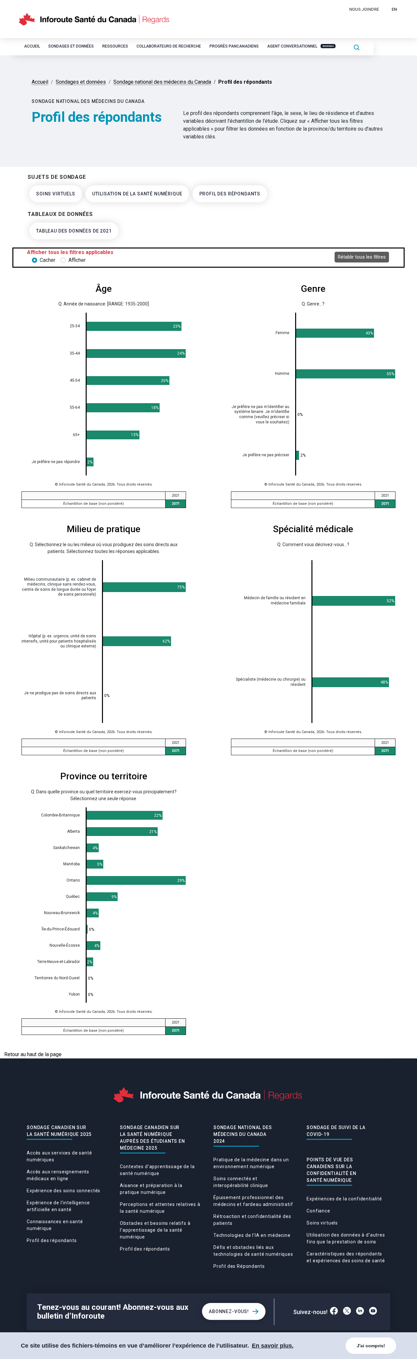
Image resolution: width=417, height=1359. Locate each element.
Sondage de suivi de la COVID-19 (336, 1131)
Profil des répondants (230, 193)
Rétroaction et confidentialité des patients (252, 1220)
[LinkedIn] (360, 1312)
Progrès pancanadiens (234, 46)
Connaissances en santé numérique (55, 1225)
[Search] (357, 47)
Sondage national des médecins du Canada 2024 (242, 1134)
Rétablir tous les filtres (362, 257)
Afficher (77, 260)
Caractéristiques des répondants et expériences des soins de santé (346, 1257)
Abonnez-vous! (229, 1311)
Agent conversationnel (300, 46)
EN (394, 9)
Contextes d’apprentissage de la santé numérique (157, 1170)
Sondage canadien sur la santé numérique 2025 (59, 1131)
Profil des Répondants (239, 1266)
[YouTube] (373, 1312)
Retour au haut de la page (33, 1054)
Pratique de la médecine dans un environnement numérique (251, 1163)
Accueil (32, 46)
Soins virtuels (55, 193)
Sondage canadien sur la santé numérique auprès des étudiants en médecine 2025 (152, 1138)
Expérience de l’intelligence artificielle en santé (58, 1206)
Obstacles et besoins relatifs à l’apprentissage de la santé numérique (155, 1230)
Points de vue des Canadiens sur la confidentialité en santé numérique (331, 1170)
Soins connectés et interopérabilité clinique (240, 1182)
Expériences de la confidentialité (344, 1198)
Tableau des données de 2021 (74, 231)
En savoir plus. (273, 1345)
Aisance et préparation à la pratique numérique (151, 1189)
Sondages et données (71, 46)
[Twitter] (346, 1312)
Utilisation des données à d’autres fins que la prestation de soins (346, 1238)
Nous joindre (364, 9)
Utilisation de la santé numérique (137, 193)
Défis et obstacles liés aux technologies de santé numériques (253, 1251)
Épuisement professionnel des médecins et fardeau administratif (253, 1201)
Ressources (115, 46)
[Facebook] (333, 1312)
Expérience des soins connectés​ (63, 1190)
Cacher (47, 260)
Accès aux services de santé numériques (59, 1156)
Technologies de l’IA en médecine (252, 1235)
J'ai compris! (371, 1345)
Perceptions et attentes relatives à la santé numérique (160, 1208)
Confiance (318, 1210)
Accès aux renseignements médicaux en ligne (58, 1175)
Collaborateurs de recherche (169, 46)
